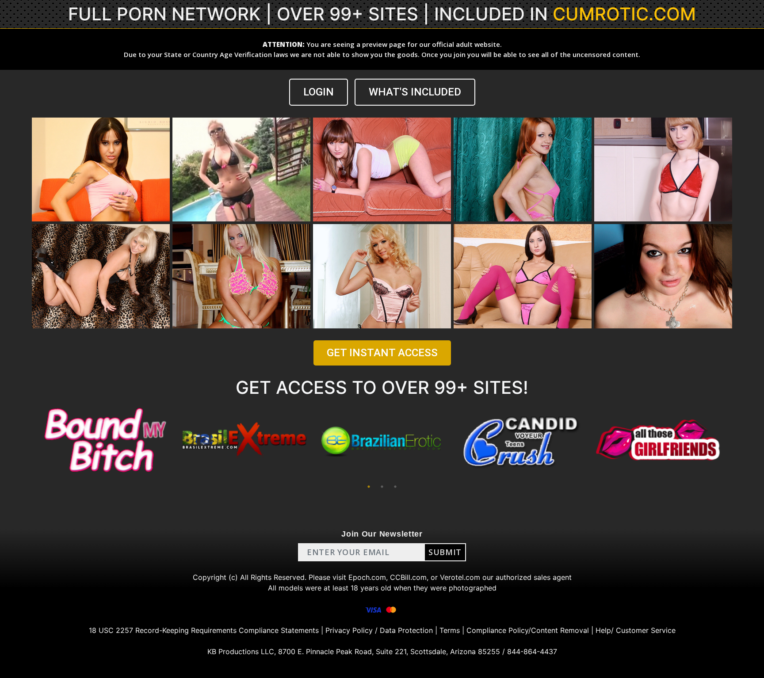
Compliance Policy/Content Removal (527, 630)
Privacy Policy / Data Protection (379, 630)
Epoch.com (367, 577)
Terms (449, 630)
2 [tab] (382, 486)
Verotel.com (460, 577)
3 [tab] (395, 486)
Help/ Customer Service (636, 630)
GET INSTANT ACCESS (382, 353)
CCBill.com (408, 577)
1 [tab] (368, 486)
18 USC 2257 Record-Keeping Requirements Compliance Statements (204, 630)
